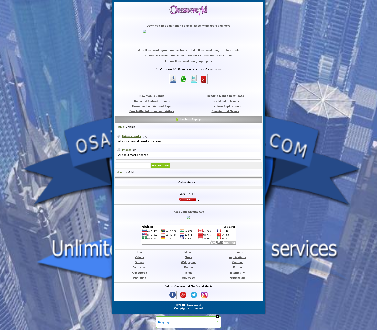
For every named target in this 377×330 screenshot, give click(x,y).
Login (184, 119)
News (188, 257)
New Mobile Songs (151, 95)
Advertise (188, 277)
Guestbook (139, 272)
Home (120, 126)
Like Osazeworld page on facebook (215, 50)
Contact (237, 262)
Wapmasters (237, 277)
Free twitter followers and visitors (151, 111)
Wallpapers (188, 262)
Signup (196, 119)
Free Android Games (225, 111)
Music (188, 252)
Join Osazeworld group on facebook (162, 50)
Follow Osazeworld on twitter (164, 55)
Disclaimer (139, 267)
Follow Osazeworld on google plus (188, 61)
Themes (237, 252)
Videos (139, 257)
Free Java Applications (225, 106)
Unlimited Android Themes (152, 101)
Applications (237, 257)
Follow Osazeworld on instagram (210, 55)
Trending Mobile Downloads (225, 95)
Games (139, 262)
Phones (126, 149)
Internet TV (237, 272)
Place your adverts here (188, 211)
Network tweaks (131, 136)
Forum (188, 267)
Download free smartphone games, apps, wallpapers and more (188, 25)
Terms (188, 272)
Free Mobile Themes (225, 101)
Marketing (139, 277)
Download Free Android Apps (151, 106)
